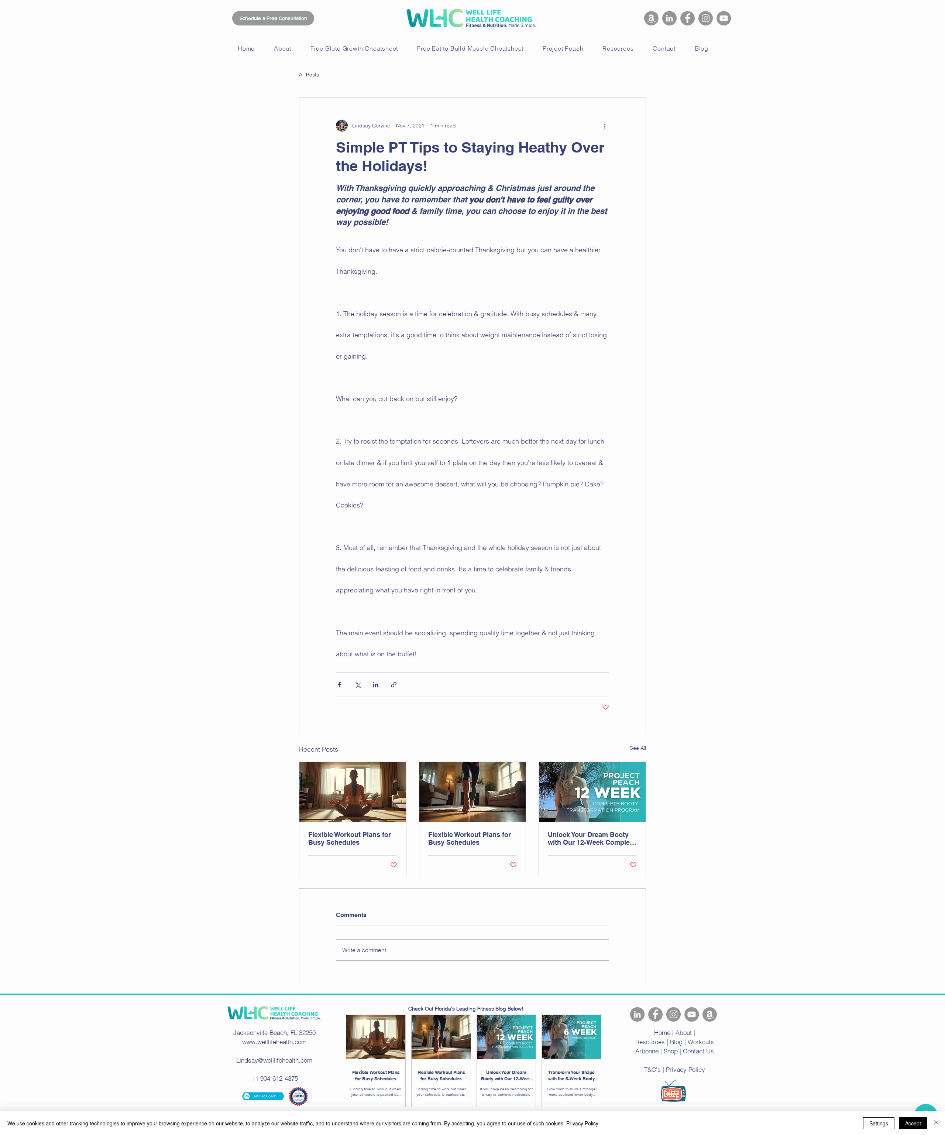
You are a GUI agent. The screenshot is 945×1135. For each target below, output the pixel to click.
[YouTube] (724, 18)
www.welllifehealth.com (274, 1042)
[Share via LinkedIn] (375, 684)
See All (638, 748)
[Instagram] (705, 18)
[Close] (936, 1123)
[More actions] (604, 125)
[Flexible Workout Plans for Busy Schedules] (352, 792)
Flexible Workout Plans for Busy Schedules (349, 838)
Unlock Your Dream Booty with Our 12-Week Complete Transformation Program (592, 838)
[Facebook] (687, 18)
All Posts (309, 74)
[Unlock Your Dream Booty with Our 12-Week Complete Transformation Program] (592, 792)
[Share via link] (393, 684)
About (684, 1032)
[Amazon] (651, 18)
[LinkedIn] (669, 18)
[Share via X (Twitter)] (357, 684)
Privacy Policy (582, 1123)
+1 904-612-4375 (274, 1078)
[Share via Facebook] (339, 684)
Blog (676, 1042)
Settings (878, 1123)
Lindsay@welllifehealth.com (274, 1060)
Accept (913, 1123)
